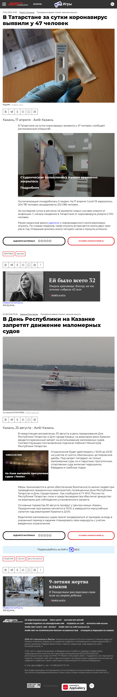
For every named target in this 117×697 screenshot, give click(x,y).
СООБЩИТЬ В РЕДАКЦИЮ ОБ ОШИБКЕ (97, 631)
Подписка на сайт (75, 624)
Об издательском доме (36, 620)
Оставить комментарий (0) (91, 241)
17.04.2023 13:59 (10, 12)
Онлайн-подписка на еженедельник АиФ (44, 624)
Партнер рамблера (51, 686)
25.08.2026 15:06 (10, 314)
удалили (53, 222)
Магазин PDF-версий (73, 620)
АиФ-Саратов (32, 412)
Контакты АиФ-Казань (97, 624)
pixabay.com (17, 104)
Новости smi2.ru (13, 302)
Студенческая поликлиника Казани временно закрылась (59, 179)
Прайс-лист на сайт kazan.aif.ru (74, 627)
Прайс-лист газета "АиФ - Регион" (40, 627)
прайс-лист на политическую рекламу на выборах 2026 (51, 631)
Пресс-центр (56, 620)
